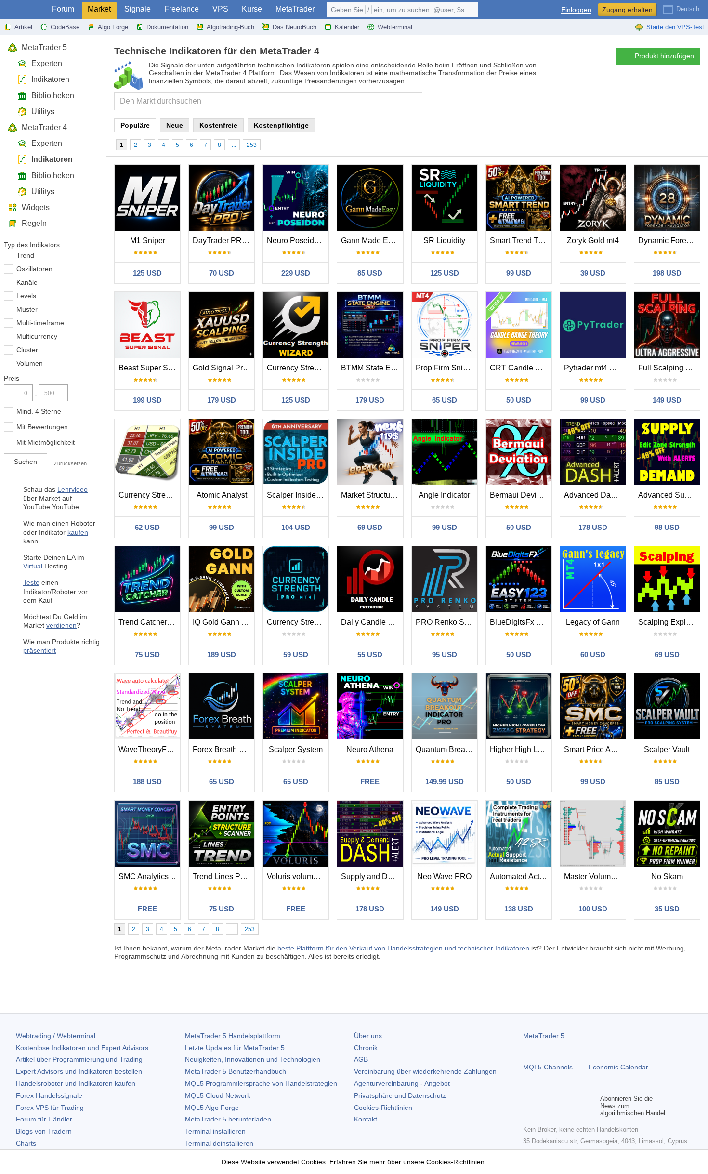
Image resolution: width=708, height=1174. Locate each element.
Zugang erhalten (627, 9)
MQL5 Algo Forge (212, 1107)
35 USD (667, 909)
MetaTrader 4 (44, 127)
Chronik (366, 1048)
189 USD (221, 654)
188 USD (147, 782)
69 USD (369, 527)
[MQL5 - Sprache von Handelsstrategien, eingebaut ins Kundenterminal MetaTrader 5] (23, 9)
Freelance (181, 9)
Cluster (27, 350)
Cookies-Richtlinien (383, 1107)
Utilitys (42, 111)
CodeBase (65, 27)
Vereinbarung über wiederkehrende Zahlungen (425, 1071)
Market (99, 9)
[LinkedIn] (590, 1106)
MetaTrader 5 (44, 47)
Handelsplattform (232, 1036)
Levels (26, 296)
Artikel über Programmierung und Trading (79, 1059)
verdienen (61, 625)
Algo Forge (113, 27)
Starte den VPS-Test (675, 27)
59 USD (295, 654)
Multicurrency (36, 336)
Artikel (23, 27)
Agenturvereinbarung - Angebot (402, 1083)
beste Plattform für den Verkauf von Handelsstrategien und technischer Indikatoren (403, 948)
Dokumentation (167, 27)
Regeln (34, 223)
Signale (137, 9)
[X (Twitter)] (559, 1106)
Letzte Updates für (235, 1048)
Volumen (29, 363)
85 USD (369, 273)
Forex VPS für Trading (50, 1107)
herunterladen (228, 1119)
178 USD (592, 527)
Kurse (252, 9)
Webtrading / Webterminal (55, 1036)
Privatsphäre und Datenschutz (400, 1095)
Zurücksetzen (70, 463)
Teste (31, 582)
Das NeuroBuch (294, 27)
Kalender (347, 27)
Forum (63, 9)
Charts (26, 1143)
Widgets (36, 207)
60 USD (592, 654)
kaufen (77, 532)
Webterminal (395, 27)
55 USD (369, 654)
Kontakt (365, 1119)
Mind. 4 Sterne (38, 411)
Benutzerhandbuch (235, 1071)
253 (252, 145)
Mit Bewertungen (42, 427)
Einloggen (576, 9)
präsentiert (39, 650)
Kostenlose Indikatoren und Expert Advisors (82, 1048)
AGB (361, 1059)
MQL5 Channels (548, 1067)
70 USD (221, 273)
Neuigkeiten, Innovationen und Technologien (252, 1059)
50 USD (518, 400)
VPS (220, 9)
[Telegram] (544, 1106)
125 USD (147, 273)
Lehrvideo (72, 489)
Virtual (33, 566)
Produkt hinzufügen (664, 56)
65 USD (444, 400)
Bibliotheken (52, 96)
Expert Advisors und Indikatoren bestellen (79, 1071)
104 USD (295, 527)
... (234, 145)
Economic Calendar (618, 1067)
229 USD (295, 273)
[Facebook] (529, 1106)
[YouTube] (575, 1106)
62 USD (147, 527)
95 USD (444, 654)
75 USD (147, 654)
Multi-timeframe (40, 323)
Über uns (368, 1036)
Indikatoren (50, 79)
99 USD (518, 273)
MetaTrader (295, 9)
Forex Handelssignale (49, 1095)
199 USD (147, 400)
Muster (27, 309)
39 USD (592, 273)
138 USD (518, 909)
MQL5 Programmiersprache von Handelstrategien (261, 1083)
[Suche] (414, 101)
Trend (25, 255)
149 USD (667, 400)
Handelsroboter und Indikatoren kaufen (75, 1083)
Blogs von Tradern (44, 1131)
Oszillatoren (34, 269)
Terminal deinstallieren (219, 1143)
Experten (46, 63)
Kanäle (27, 282)
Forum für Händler (44, 1119)
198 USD (667, 273)
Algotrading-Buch (230, 27)
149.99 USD (444, 782)
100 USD (592, 909)
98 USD (667, 527)
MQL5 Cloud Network (217, 1095)
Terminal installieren (215, 1131)
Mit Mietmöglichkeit (45, 442)
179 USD (221, 400)
